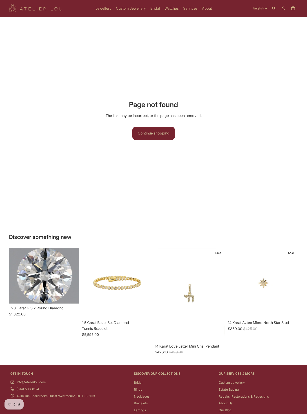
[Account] (283, 8)
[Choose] (145, 311)
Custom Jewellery (232, 383)
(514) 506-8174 (28, 389)
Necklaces (141, 396)
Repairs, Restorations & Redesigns (244, 396)
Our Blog (225, 410)
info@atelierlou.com (31, 382)
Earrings (140, 410)
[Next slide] (291, 283)
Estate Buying (229, 389)
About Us (225, 403)
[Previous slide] (234, 283)
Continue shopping (153, 133)
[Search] (274, 8)
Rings (138, 389)
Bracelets (141, 403)
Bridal (138, 383)
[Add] (72, 297)
